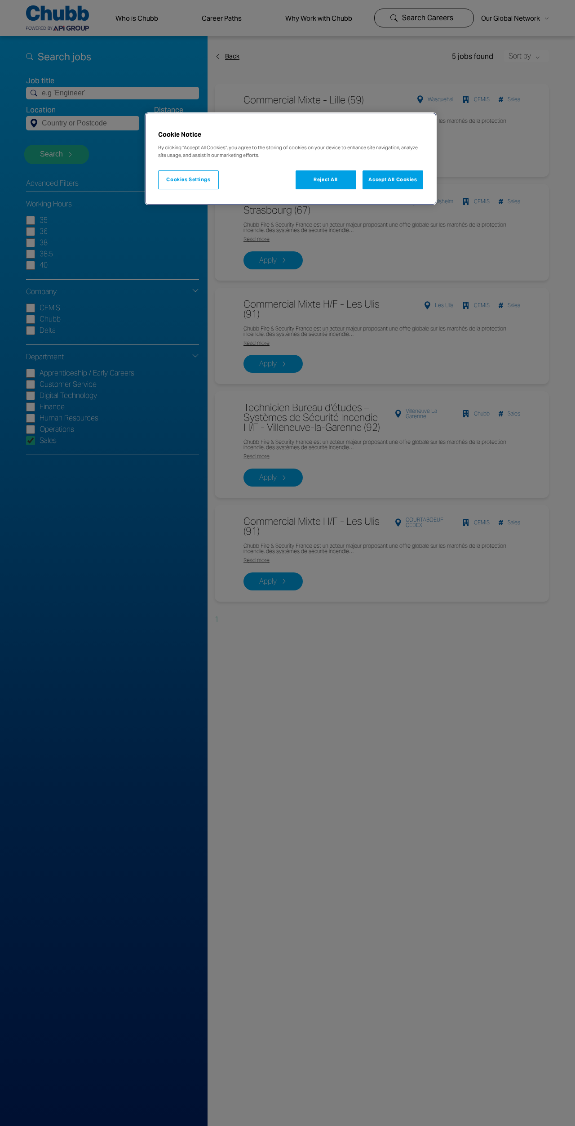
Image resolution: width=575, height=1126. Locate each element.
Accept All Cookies (392, 179)
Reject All (326, 179)
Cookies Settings (188, 179)
